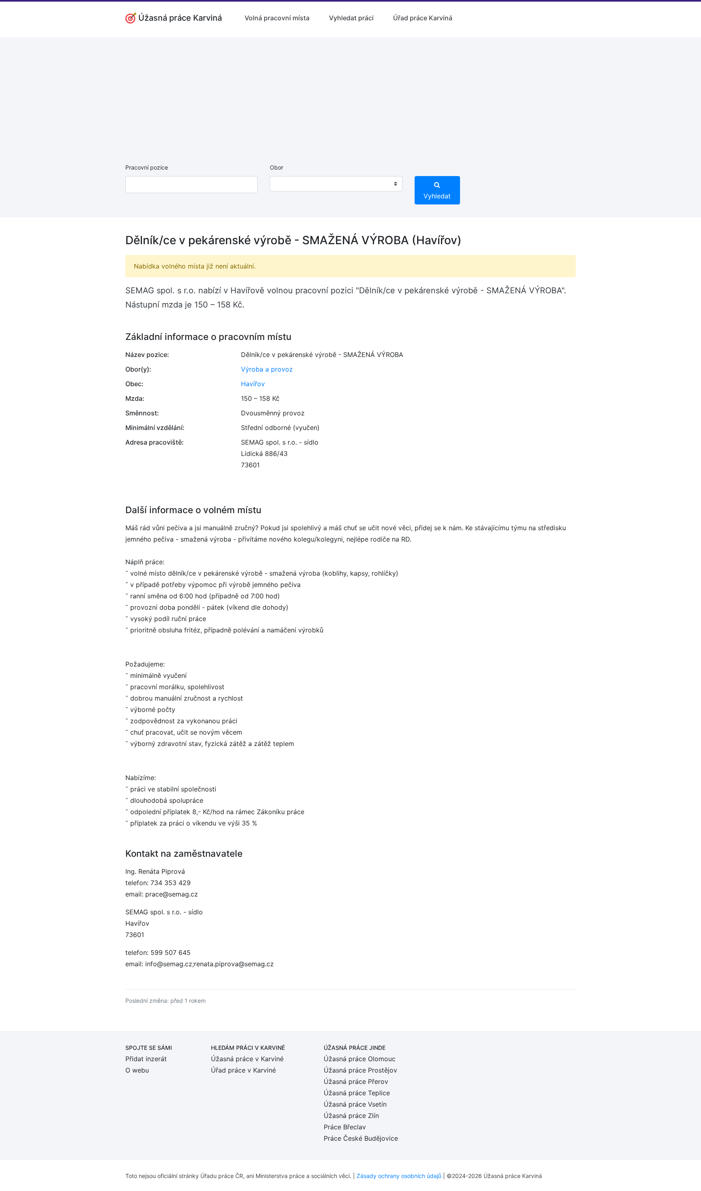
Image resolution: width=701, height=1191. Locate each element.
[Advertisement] (350, 94)
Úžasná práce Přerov (356, 1081)
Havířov (253, 384)
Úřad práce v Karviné (243, 1070)
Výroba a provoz (267, 369)
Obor (276, 167)
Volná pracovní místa (277, 18)
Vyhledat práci (351, 18)
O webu (137, 1070)
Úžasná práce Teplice (357, 1093)
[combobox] (336, 183)
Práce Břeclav (345, 1127)
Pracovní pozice (146, 167)
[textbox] (286, 183)
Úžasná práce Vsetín (355, 1104)
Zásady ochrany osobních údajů (399, 1175)
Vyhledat (437, 196)
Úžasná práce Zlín (351, 1115)
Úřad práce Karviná (422, 18)
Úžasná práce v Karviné (247, 1059)
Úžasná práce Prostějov (360, 1070)
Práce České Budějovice (361, 1138)
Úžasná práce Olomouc (360, 1059)
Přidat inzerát (146, 1059)
